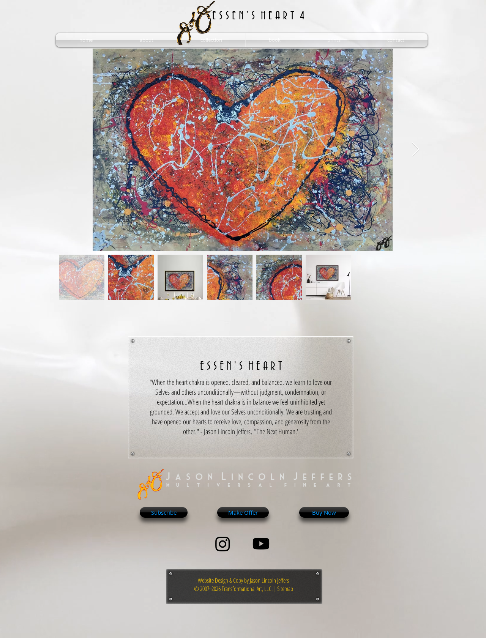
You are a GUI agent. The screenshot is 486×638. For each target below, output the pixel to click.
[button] (146, 40)
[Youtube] (261, 543)
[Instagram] (222, 543)
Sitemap (285, 588)
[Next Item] (415, 149)
